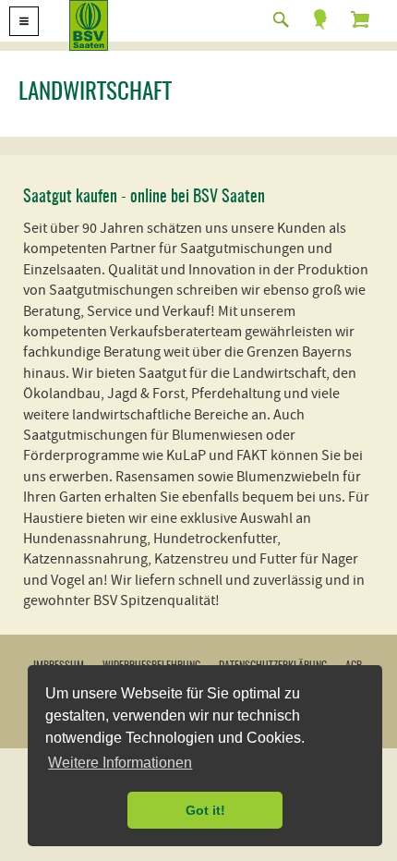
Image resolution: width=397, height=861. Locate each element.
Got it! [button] (205, 810)
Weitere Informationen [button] (120, 762)
